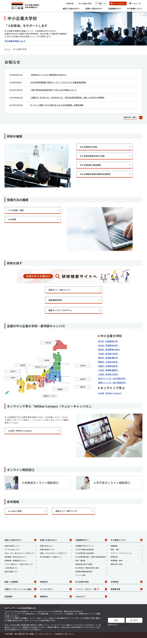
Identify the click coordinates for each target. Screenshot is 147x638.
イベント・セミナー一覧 (85, 589)
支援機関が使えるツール (84, 546)
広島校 (22, 365)
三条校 (46, 360)
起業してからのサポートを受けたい (53, 553)
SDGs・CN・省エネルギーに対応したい (20, 553)
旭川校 (48, 342)
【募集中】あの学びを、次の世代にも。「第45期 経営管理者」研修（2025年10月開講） (67, 97)
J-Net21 (79, 596)
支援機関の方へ (115, 8)
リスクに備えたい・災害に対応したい (19, 564)
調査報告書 (115, 589)
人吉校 (12, 377)
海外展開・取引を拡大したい (15, 557)
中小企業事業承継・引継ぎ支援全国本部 (90, 557)
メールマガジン (46, 589)
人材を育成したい (11, 568)
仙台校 (82, 365)
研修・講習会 (80, 560)
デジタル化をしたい (12, 549)
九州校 (12, 371)
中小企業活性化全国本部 (84, 553)
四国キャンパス (49, 396)
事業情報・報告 (116, 560)
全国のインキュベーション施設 (18, 589)
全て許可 (134, 620)
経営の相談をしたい (12, 546)
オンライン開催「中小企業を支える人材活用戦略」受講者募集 (56, 105)
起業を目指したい (46, 546)
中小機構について (134, 8)
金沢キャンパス (41, 367)
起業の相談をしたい (47, 549)
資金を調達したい (11, 571)
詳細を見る (112, 624)
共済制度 (114, 581)
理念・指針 (115, 549)
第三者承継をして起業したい (51, 557)
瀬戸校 (82, 387)
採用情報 (8, 596)
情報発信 (44, 596)
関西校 (60, 389)
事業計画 (114, 557)
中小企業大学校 (85, 3)
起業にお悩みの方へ (94, 8)
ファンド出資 (80, 575)
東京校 (82, 379)
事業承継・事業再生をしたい (15, 560)
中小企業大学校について (15, 41)
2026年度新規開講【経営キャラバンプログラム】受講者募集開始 (58, 82)
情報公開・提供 (116, 564)
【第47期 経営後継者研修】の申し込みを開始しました (53, 90)
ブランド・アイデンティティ (121, 553)
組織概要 (114, 546)
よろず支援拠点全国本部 (84, 549)
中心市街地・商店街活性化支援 (87, 568)
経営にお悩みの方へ (71, 8)
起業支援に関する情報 (83, 564)
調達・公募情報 (11, 581)
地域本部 (70, 3)
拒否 (116, 620)
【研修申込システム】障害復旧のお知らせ (48, 74)
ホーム (7, 49)
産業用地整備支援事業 (83, 571)
